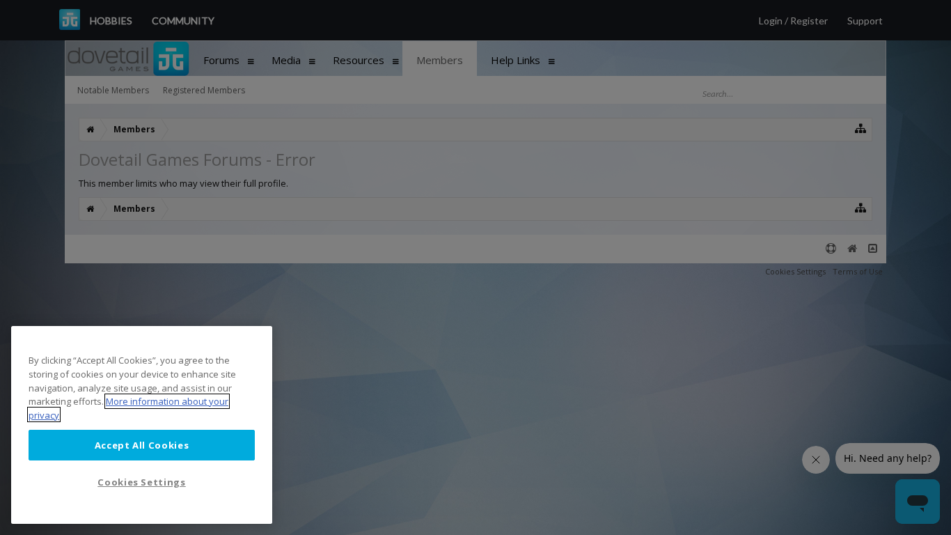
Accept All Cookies (142, 444)
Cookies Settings (141, 481)
